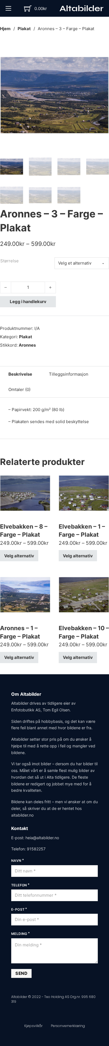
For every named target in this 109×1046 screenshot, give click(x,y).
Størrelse (9, 260)
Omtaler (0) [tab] (19, 389)
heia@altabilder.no (42, 837)
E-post (18, 909)
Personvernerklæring (68, 1025)
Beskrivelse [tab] (20, 374)
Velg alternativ (19, 555)
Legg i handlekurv (28, 301)
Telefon (19, 885)
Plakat (24, 28)
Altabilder (81, 8)
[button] (101, 48)
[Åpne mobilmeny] (8, 8)
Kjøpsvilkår (33, 1025)
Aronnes (27, 345)
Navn (16, 860)
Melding (19, 934)
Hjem (5, 28)
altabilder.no (22, 815)
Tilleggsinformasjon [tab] (68, 374)
